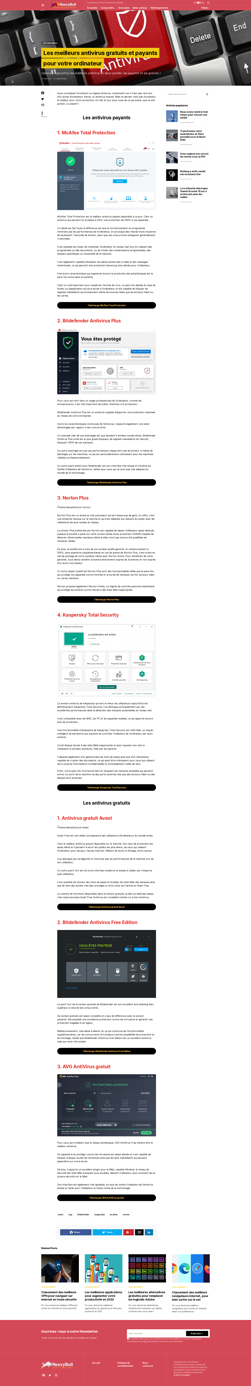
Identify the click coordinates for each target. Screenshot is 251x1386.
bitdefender (83, 1214)
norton (126, 1214)
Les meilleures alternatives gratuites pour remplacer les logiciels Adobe (146, 1295)
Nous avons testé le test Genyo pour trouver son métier (194, 114)
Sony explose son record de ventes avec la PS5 (194, 155)
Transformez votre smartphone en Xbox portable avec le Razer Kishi (193, 135)
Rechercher (207, 94)
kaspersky (99, 1214)
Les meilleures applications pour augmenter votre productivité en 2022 (103, 1295)
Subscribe (196, 1333)
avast (60, 1214)
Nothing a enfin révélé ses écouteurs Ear (192, 173)
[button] (42, 5)
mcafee (114, 1214)
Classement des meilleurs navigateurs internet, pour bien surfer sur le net (190, 1296)
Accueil (96, 1363)
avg (70, 1214)
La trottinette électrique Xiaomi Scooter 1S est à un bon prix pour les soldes (194, 192)
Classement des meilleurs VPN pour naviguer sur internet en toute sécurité (59, 1295)
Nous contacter (147, 1364)
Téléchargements (50, 43)
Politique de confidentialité (125, 1364)
